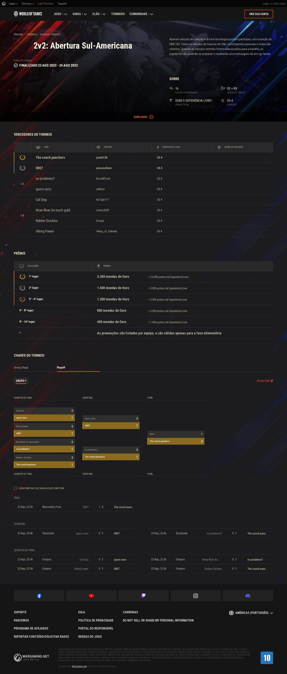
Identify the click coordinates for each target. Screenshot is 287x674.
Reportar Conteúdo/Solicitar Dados (41, 636)
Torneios (118, 14)
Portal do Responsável (95, 628)
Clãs (96, 14)
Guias (77, 14)
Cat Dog (41, 200)
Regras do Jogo (90, 636)
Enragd (100, 220)
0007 (39, 168)
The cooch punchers (50, 157)
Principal (18, 34)
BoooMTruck (103, 178)
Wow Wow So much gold (53, 210)
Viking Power (45, 231)
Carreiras (130, 612)
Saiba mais (140, 116)
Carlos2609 (102, 210)
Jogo (57, 14)
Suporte (20, 612)
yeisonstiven (104, 168)
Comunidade (138, 14)
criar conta (279, 3)
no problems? (45, 178)
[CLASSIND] (267, 658)
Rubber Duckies (47, 221)
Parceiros (21, 620)
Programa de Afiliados (31, 628)
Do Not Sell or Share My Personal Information (158, 620)
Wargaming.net (79, 666)
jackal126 (101, 157)
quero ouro (43, 189)
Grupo (21, 380)
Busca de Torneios (50, 34)
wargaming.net (31, 657)
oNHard (100, 189)
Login (266, 3)
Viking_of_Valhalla (106, 231)
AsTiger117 (102, 199)
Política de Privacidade (95, 620)
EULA (81, 612)
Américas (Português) (251, 613)
